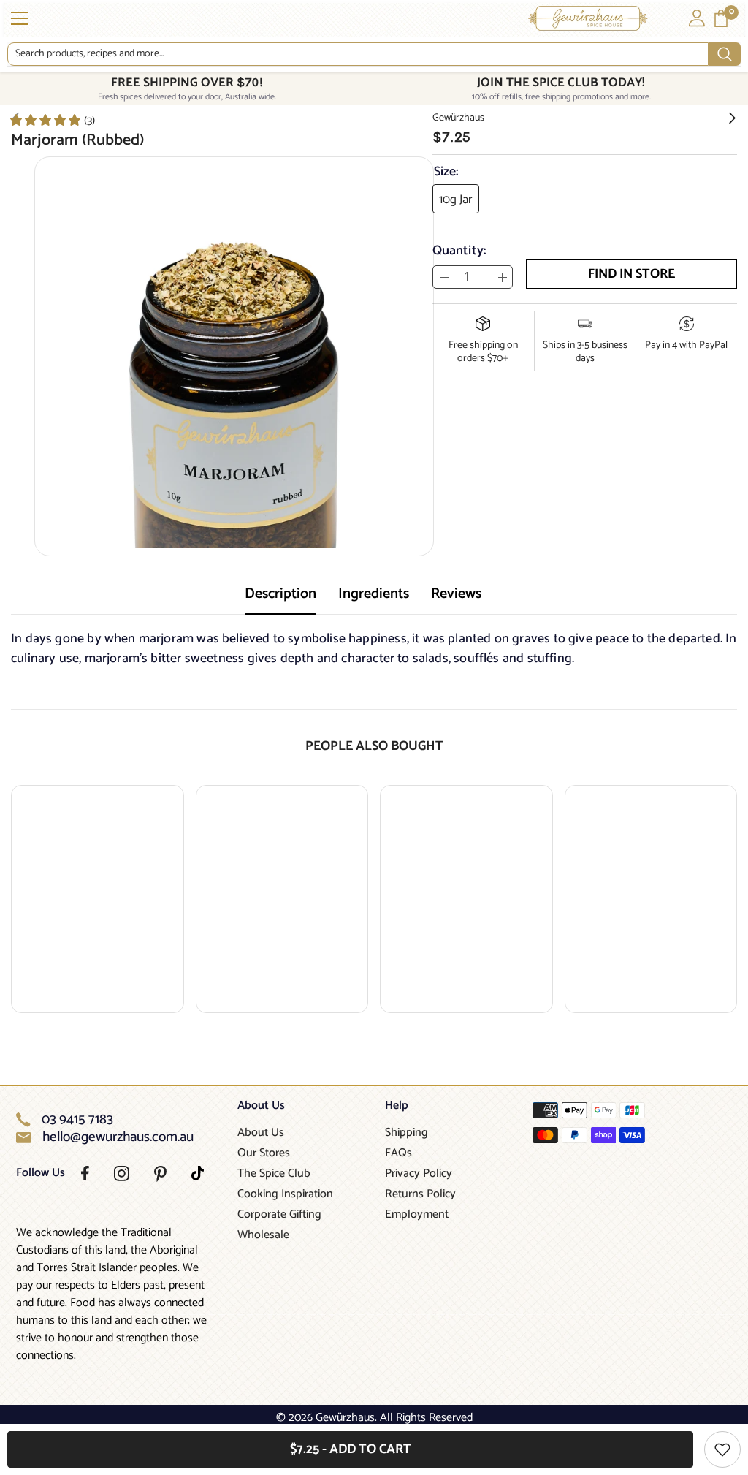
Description (280, 594)
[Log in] (697, 18)
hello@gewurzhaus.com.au (118, 1137)
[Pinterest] (160, 1174)
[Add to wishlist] (722, 1449)
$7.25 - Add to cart (350, 1449)
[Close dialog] (735, 578)
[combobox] (358, 54)
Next (632, 817)
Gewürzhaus (458, 118)
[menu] (19, 18)
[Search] (374, 54)
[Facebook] (85, 1173)
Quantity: (459, 251)
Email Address (572, 759)
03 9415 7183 (77, 1120)
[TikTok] (198, 1173)
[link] (52, 120)
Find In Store (631, 274)
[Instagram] (121, 1173)
